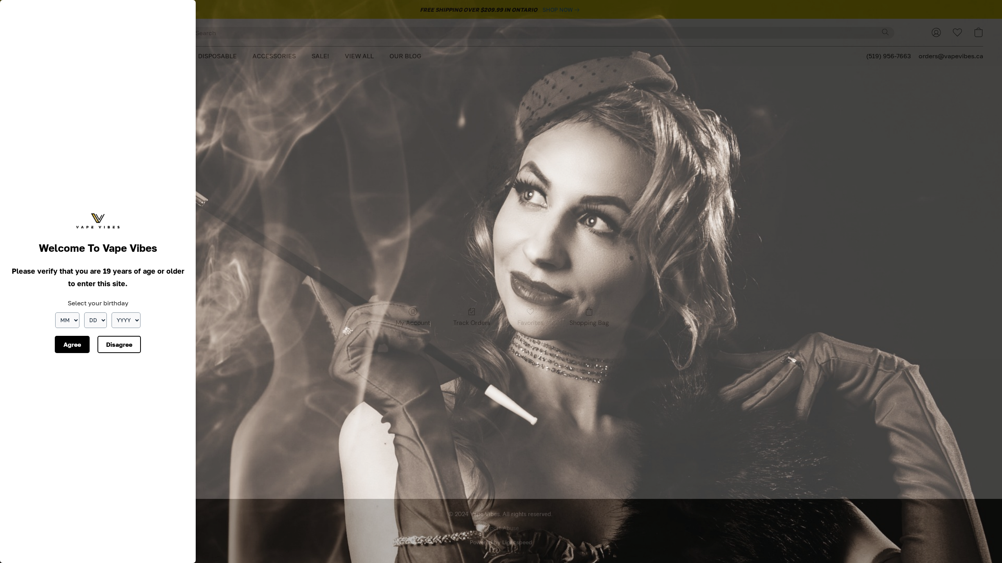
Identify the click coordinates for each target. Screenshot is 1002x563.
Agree (72, 344)
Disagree (119, 344)
